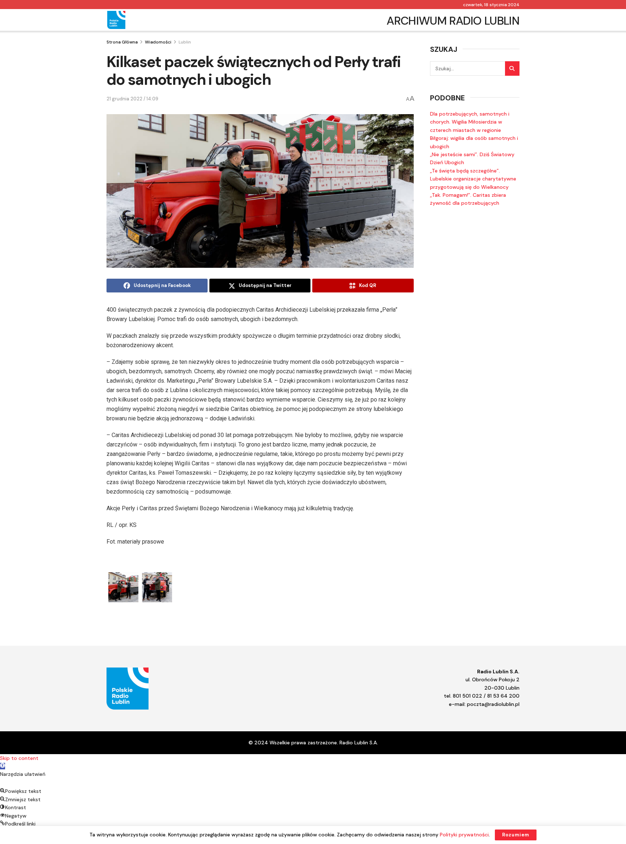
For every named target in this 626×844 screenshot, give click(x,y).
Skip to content (19, 758)
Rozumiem (515, 835)
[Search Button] (512, 68)
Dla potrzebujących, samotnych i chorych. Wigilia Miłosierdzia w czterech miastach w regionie (469, 122)
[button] (2, 766)
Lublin (185, 42)
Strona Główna (122, 42)
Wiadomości (158, 42)
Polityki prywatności (464, 834)
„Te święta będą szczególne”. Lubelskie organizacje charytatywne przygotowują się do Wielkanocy (473, 178)
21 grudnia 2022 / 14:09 (132, 99)
